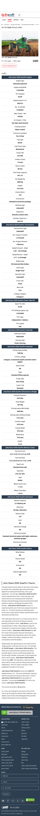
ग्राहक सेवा (24, 739)
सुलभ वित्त (24, 733)
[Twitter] (18, 800)
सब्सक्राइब (6, 794)
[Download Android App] (28, 707)
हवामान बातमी (5, 769)
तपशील (10, 20)
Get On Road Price (9, 66)
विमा (22, 763)
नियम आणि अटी (5, 813)
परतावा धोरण (4, 736)
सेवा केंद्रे (23, 736)
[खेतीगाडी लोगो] (8, 15)
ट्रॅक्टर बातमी (5, 752)
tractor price (25, 691)
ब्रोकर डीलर (24, 760)
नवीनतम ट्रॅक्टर (25, 728)
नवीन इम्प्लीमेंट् (25, 725)
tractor (4, 596)
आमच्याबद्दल (4, 725)
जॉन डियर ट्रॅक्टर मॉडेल (15, 24)
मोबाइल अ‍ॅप (4, 733)
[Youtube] (3, 800)
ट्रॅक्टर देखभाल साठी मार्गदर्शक (29, 769)
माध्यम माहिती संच (6, 745)
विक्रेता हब (24, 757)
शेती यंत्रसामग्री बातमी (7, 760)
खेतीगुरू (23, 752)
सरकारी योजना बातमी (7, 766)
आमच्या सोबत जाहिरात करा (10, 722)
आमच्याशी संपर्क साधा (7, 731)
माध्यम (3, 739)
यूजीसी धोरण (19, 813)
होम (2, 24)
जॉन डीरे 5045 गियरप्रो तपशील (27, 24)
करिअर (3, 728)
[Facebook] (8, 800)
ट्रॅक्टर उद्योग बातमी (6, 763)
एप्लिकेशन (16, 20)
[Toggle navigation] (19, 15)
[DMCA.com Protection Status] (30, 800)
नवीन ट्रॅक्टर (6, 24)
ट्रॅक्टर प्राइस (25, 722)
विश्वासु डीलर (25, 754)
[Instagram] (13, 800)
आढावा (4, 20)
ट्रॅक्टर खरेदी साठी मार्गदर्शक (28, 766)
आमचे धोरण (12, 813)
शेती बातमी (4, 754)
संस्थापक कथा (5, 742)
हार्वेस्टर (23, 731)
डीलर (22, 20)
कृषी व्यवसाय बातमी (6, 757)
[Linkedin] (22, 800)
